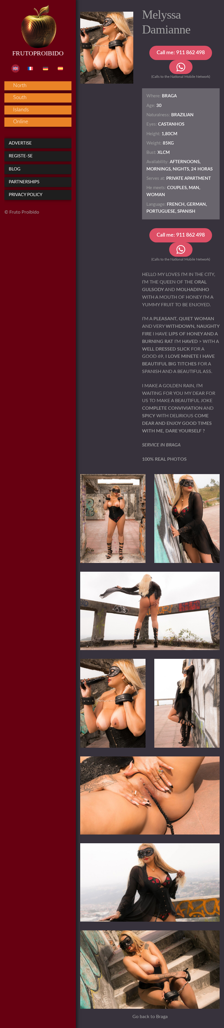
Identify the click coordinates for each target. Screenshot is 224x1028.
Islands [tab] (21, 109)
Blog (14, 169)
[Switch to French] (30, 68)
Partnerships (24, 182)
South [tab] (20, 97)
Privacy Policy (25, 195)
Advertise (20, 143)
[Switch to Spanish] (60, 68)
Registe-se (21, 156)
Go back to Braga (150, 1016)
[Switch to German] (45, 68)
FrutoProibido (38, 53)
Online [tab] (20, 121)
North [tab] (20, 85)
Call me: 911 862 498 (181, 52)
